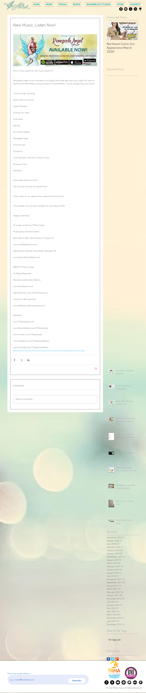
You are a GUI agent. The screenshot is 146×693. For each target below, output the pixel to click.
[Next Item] (133, 31)
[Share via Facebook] (14, 360)
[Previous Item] (111, 31)
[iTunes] (106, 682)
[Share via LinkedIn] (28, 360)
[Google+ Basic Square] (117, 659)
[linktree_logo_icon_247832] (140, 9)
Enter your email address (19, 673)
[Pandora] (129, 682)
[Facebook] (121, 9)
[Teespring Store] (135, 682)
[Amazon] (112, 682)
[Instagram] (135, 9)
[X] (130, 9)
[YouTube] (125, 9)
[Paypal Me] (141, 682)
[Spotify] (123, 682)
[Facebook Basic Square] (108, 659)
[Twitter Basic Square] (112, 659)
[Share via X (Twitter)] (21, 360)
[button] (49, 4)
